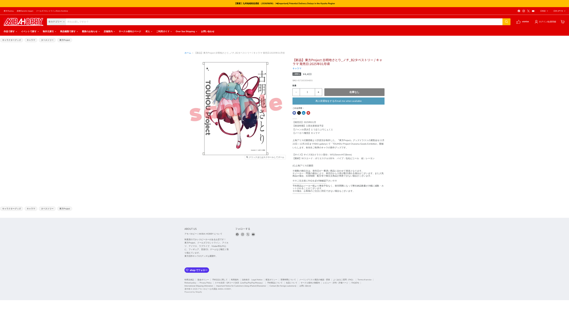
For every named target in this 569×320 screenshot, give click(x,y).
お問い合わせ (207, 31)
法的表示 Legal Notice (252, 279)
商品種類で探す (68, 31)
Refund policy (190, 282)
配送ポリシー (271, 279)
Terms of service (364, 279)
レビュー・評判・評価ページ (335, 282)
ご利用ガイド (163, 31)
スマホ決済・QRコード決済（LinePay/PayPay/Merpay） (239, 282)
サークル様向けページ (130, 31)
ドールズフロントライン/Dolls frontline (52, 11)
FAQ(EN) (355, 282)
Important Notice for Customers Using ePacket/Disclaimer (241, 286)
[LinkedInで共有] (303, 113)
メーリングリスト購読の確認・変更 (314, 279)
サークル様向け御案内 (310, 282)
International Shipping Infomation (198, 286)
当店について (291, 282)
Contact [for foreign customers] (283, 286)
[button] (546, 22)
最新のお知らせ (90, 31)
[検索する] (506, 21)
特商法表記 (189, 279)
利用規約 (235, 279)
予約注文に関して (220, 279)
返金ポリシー (203, 279)
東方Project (64, 40)
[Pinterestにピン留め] (308, 113)
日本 (558, 11)
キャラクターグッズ (11, 40)
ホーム (187, 53)
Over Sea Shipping (185, 31)
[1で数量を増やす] (318, 92)
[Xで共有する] (299, 113)
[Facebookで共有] (294, 113)
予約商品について (275, 282)
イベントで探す (29, 31)
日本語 (543, 11)
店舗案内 (108, 31)
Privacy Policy (206, 282)
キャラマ (31, 40)
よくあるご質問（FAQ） (343, 279)
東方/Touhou (9, 11)
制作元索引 (49, 31)
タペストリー (47, 40)
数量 (294, 86)
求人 (148, 31)
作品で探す (9, 31)
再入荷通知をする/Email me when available (338, 101)
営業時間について (288, 279)
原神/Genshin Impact (25, 11)
